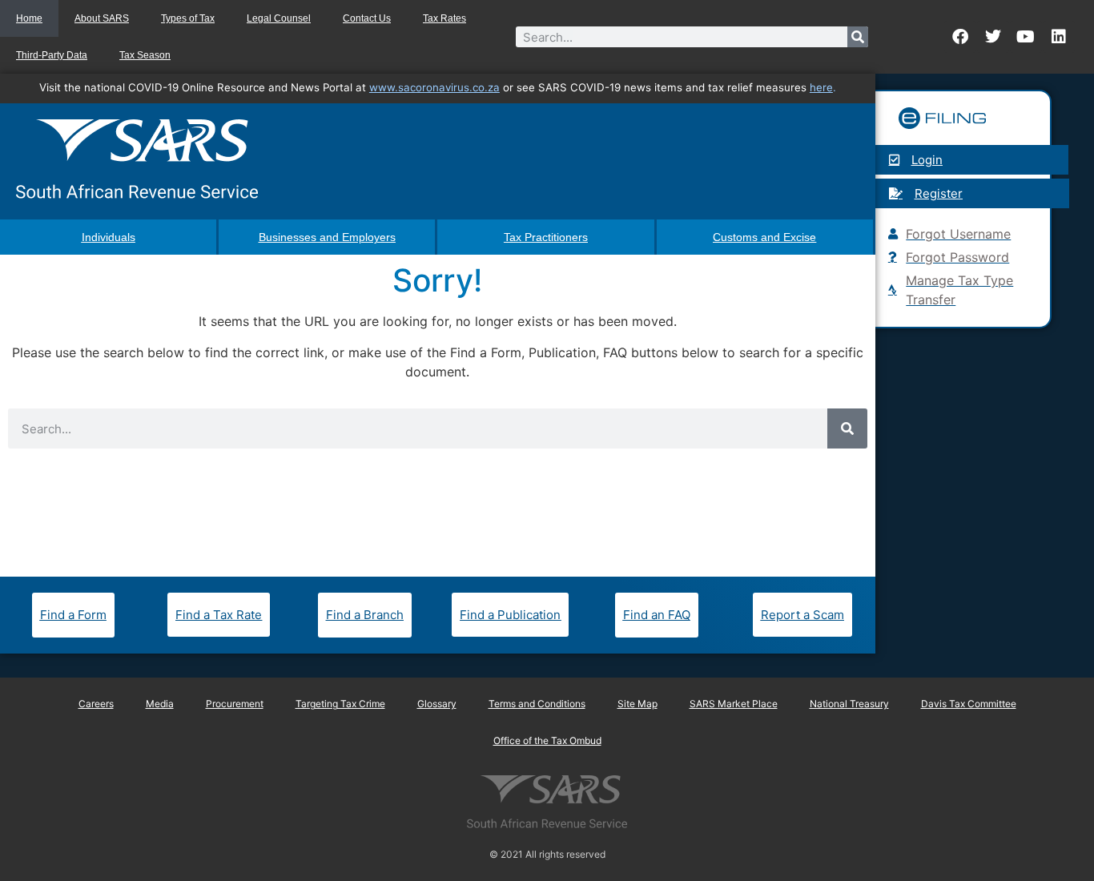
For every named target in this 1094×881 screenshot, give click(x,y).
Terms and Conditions (537, 704)
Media (160, 704)
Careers (96, 704)
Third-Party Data (51, 55)
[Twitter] (993, 37)
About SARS (101, 18)
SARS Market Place (734, 704)
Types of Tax (188, 18)
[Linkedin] (1059, 37)
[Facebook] (960, 37)
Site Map (637, 704)
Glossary (437, 704)
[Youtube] (1026, 37)
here (821, 87)
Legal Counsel (279, 18)
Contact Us (367, 18)
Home (29, 18)
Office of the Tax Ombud (547, 740)
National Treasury (849, 704)
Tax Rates (444, 18)
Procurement (234, 704)
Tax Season (145, 55)
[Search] (857, 36)
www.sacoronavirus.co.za (434, 87)
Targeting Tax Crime (340, 704)
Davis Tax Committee (968, 704)
